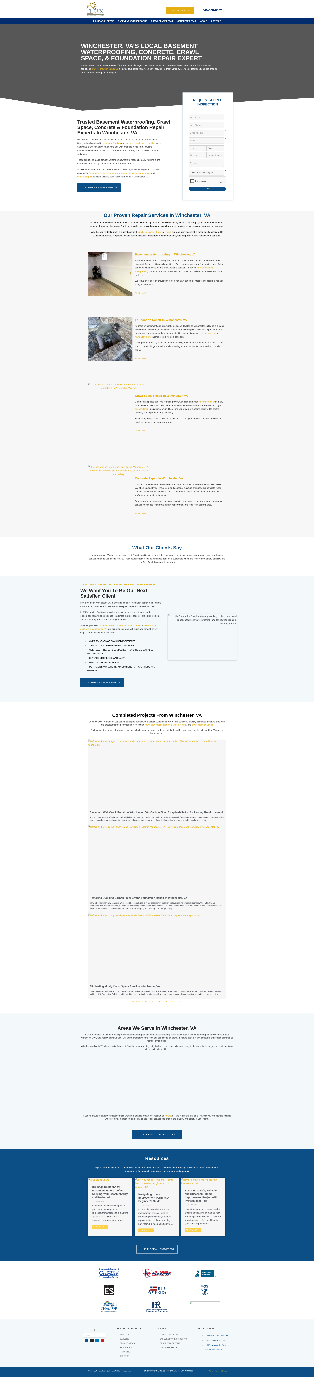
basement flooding (112, 143)
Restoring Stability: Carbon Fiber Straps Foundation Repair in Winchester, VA (138, 897)
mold (168, 232)
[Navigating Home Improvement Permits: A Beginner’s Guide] (157, 1183)
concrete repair (84, 176)
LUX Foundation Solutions (105, 69)
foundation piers (143, 337)
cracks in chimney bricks (150, 232)
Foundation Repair (103, 21)
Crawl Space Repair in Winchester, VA (161, 395)
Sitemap (224, 1371)
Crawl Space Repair (162, 21)
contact (168, 1116)
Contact (216, 21)
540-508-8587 (212, 10)
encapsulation (142, 409)
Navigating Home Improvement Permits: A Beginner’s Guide (153, 1198)
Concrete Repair (187, 21)
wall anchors (210, 333)
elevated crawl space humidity (140, 143)
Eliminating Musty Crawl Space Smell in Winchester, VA (125, 986)
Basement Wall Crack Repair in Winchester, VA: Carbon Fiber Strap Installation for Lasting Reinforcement (156, 812)
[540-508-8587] (199, 11)
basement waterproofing (118, 173)
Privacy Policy (214, 1371)
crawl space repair (141, 173)
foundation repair (97, 173)
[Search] (104, 1335)
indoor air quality (206, 402)
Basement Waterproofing (132, 21)
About (203, 21)
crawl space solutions (202, 725)
